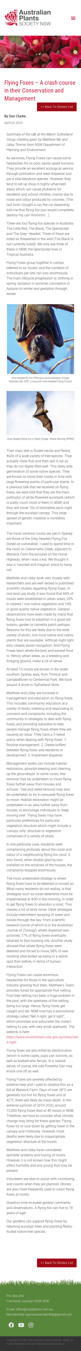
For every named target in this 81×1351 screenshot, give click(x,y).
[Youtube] (21, 1325)
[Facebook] (11, 1325)
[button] (73, 17)
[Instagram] (31, 1325)
